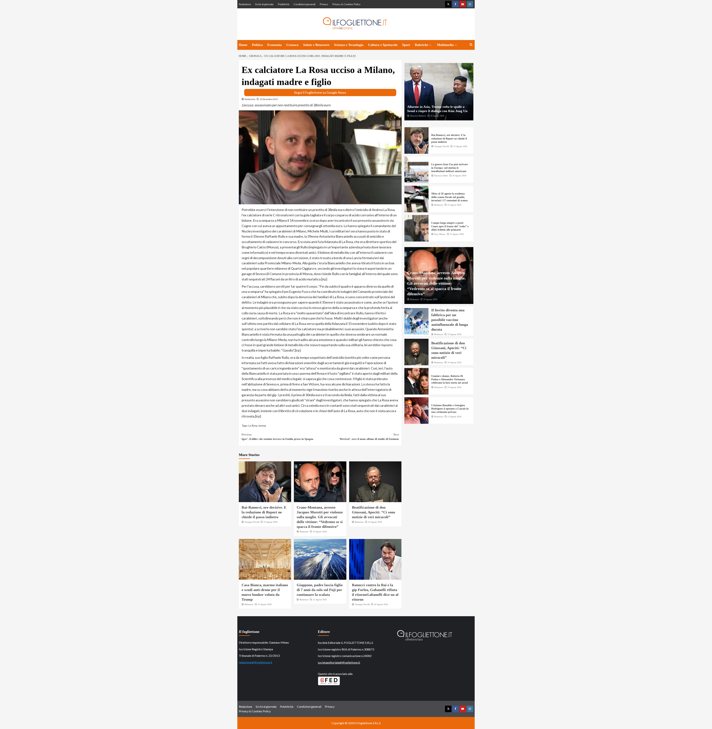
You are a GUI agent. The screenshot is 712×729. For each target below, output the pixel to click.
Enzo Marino (440, 234)
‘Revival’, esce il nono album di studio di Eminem (369, 436)
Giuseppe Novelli (252, 522)
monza (262, 425)
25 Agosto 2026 (271, 522)
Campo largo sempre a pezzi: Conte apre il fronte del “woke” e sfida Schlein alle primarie (450, 226)
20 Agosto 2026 (381, 604)
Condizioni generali (304, 4)
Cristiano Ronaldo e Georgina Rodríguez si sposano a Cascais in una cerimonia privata (450, 408)
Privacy (324, 4)
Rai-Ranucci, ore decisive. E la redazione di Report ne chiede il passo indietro (264, 512)
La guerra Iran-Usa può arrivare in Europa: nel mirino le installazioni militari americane (449, 168)
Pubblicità (283, 4)
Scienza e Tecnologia (348, 45)
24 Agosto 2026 (320, 531)
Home (243, 45)
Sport (406, 45)
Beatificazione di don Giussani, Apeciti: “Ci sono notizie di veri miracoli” (373, 512)
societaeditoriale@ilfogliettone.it (339, 662)
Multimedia (445, 45)
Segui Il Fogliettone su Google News (320, 92)
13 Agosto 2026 (454, 416)
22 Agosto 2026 (320, 599)
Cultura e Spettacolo (383, 45)
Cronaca (292, 45)
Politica (257, 45)
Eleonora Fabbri (441, 175)
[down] (430, 45)
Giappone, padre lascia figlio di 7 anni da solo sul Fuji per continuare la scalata (320, 590)
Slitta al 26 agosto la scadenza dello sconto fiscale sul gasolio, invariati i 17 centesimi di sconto (449, 197)
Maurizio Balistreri (418, 116)
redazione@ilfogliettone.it (255, 662)
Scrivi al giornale (264, 4)
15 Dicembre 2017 (269, 99)
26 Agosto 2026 (437, 116)
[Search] (471, 44)
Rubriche (421, 45)
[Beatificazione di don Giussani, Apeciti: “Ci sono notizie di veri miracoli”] (375, 481)
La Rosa (252, 425)
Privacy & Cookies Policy (346, 4)
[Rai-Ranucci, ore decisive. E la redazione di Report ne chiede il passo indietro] (265, 481)
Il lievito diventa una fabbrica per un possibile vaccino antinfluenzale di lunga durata (449, 319)
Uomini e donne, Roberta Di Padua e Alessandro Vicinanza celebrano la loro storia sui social (449, 379)
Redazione (245, 4)
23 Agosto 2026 (265, 604)
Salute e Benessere (316, 45)
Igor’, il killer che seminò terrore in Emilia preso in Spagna (277, 436)
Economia (274, 45)
